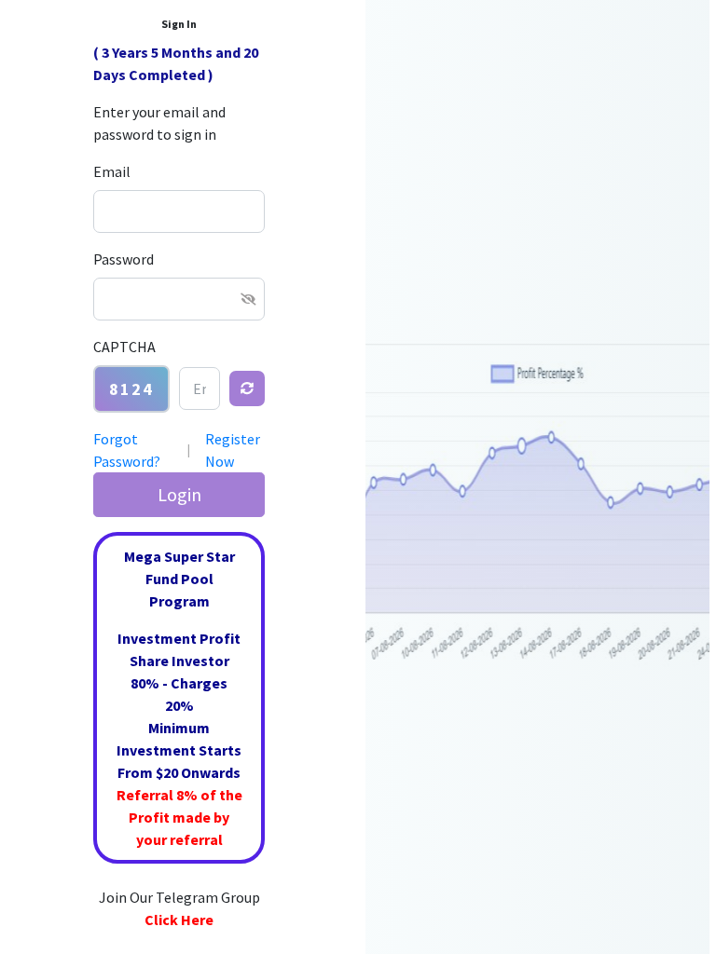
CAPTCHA (124, 346)
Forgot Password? (126, 449)
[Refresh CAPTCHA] (247, 388)
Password (123, 259)
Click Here (179, 919)
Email (112, 171)
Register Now (232, 449)
